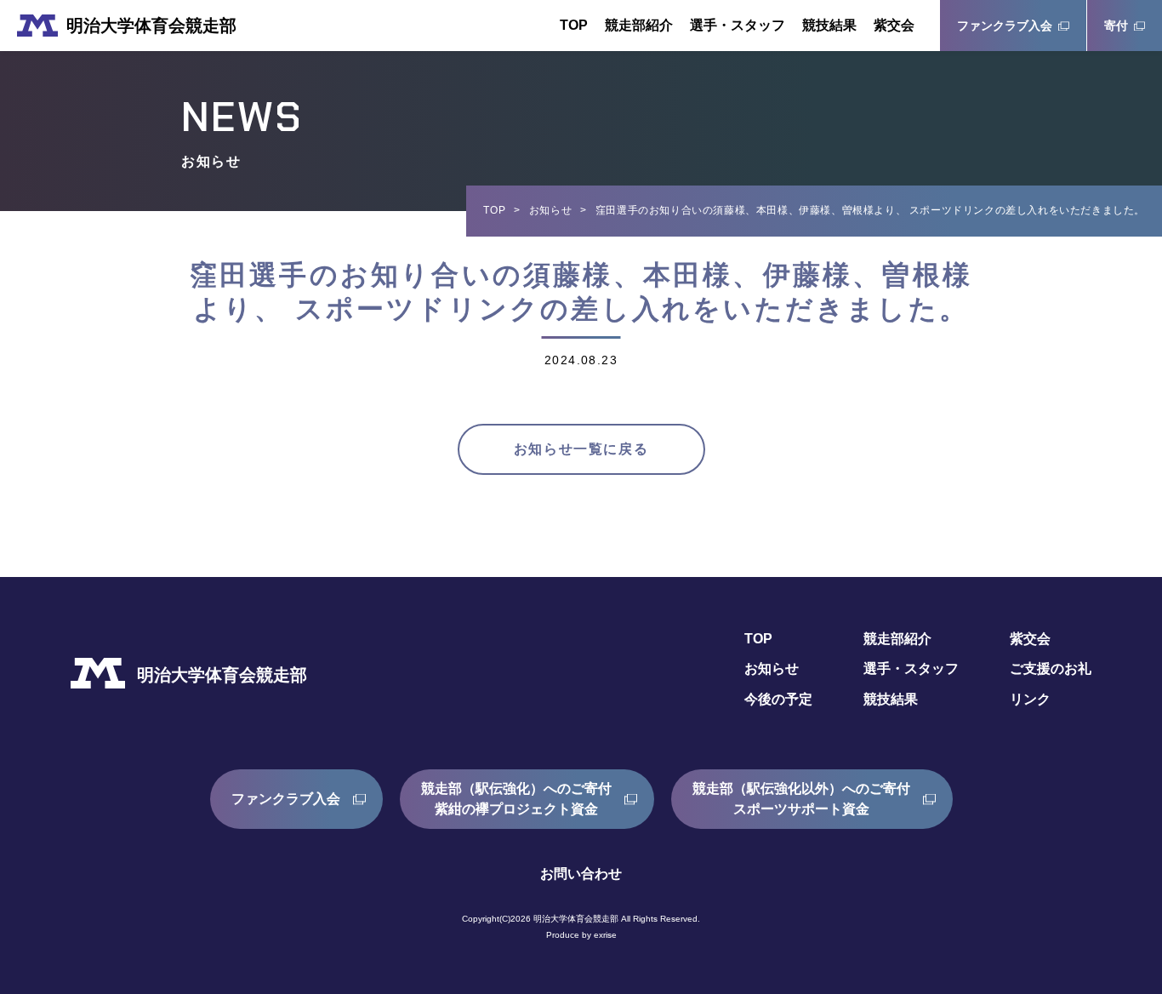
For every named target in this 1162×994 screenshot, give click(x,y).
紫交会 (894, 25)
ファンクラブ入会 (1004, 25)
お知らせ (550, 210)
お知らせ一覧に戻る (581, 449)
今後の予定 (778, 699)
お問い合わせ (581, 873)
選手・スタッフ (737, 25)
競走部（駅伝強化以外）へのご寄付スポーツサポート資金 (801, 798)
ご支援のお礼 (1050, 668)
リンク (1030, 699)
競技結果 (829, 25)
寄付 (1116, 25)
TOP (574, 25)
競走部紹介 (639, 25)
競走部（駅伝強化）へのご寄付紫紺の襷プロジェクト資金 (516, 798)
